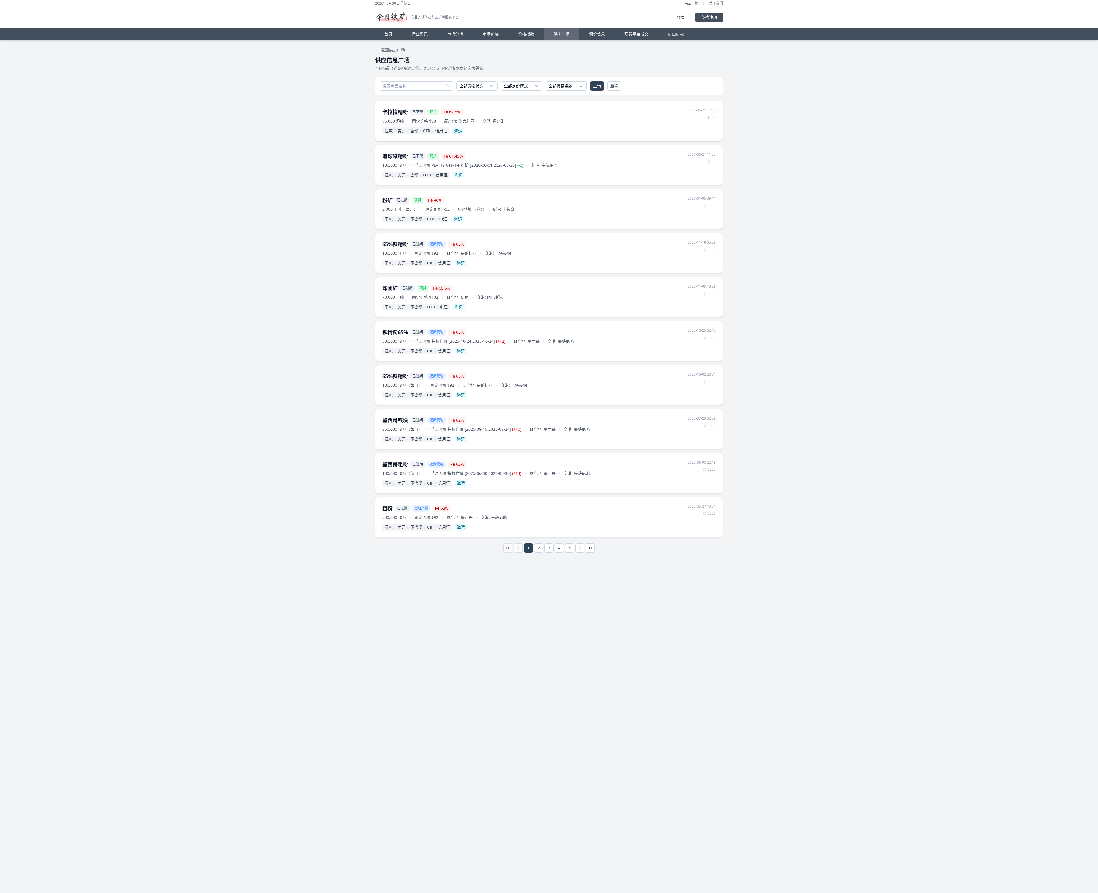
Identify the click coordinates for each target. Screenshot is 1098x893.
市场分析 (455, 34)
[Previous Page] (518, 548)
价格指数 (526, 34)
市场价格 (491, 34)
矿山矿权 (676, 34)
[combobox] (477, 86)
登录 (681, 17)
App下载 (691, 3)
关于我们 (716, 3)
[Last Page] (590, 548)
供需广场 (562, 34)
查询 (597, 86)
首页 (388, 34)
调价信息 (597, 34)
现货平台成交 (636, 34)
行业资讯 (420, 34)
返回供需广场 (393, 50)
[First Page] (507, 548)
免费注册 (709, 17)
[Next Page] (579, 548)
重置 (614, 86)
